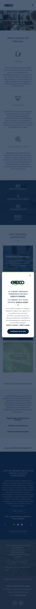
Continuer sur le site (18, 331)
